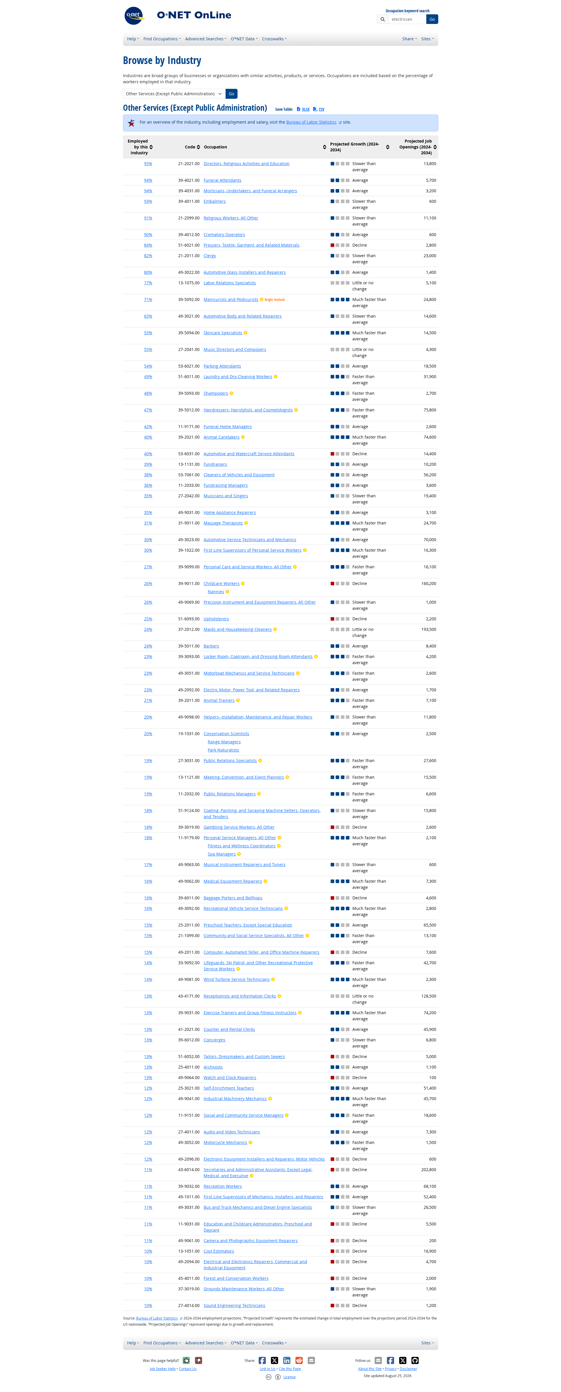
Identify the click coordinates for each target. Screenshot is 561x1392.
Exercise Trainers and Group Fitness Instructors (250, 1012)
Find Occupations (160, 38)
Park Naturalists (223, 750)
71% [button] (148, 299)
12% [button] (148, 1088)
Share (408, 38)
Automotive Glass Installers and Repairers (245, 272)
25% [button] (148, 618)
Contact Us (188, 1368)
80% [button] (148, 272)
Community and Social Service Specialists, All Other (254, 935)
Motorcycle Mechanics (225, 1142)
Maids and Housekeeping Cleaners (238, 629)
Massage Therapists (223, 523)
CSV (321, 109)
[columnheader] (139, 147)
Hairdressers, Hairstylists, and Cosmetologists (248, 410)
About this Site (370, 1368)
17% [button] (148, 864)
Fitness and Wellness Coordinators (242, 846)
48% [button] (148, 393)
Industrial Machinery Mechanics (235, 1098)
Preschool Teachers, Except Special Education (248, 925)
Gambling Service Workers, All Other (239, 827)
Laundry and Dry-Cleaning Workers (238, 376)
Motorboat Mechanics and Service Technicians (249, 673)
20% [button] (148, 717)
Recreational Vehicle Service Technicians (243, 908)
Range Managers (224, 742)
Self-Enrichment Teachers (229, 1088)
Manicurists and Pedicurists (231, 299)
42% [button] (148, 426)
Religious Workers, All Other (231, 218)
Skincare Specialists (223, 332)
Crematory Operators (224, 234)
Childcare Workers (222, 583)
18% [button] (148, 810)
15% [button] (148, 925)
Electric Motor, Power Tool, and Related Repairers (252, 689)
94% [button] (148, 180)
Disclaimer (408, 1368)
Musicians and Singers (226, 495)
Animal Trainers (219, 700)
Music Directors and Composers (235, 349)
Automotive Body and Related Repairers (243, 316)
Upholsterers (216, 618)
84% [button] (148, 245)
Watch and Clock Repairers (230, 1077)
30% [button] (148, 539)
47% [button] (148, 410)
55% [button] (148, 332)
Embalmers (215, 201)
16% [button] (148, 881)
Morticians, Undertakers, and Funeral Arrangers (250, 190)
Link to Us (268, 1368)
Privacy (390, 1368)
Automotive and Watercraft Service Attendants (249, 453)
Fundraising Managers (226, 485)
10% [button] (148, 1251)
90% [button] (148, 234)
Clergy (210, 255)
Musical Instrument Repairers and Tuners (244, 864)
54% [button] (148, 366)
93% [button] (148, 201)
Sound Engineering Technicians (234, 1305)
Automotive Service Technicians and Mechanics (250, 539)
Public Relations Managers (230, 794)
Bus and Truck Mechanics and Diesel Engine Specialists (258, 1207)
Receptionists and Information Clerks (240, 996)
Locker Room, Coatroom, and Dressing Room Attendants (258, 656)
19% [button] (148, 760)
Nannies (216, 591)
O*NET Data (242, 38)
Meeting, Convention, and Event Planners (244, 777)
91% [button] (148, 218)
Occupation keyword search (408, 10)
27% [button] (148, 566)
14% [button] (148, 962)
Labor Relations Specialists (230, 282)
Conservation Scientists (226, 733)
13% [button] (148, 996)
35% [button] (148, 495)
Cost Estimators (219, 1251)
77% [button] (148, 282)
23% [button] (148, 656)
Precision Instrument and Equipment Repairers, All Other (260, 602)
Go (432, 19)
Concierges (214, 1040)
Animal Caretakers (222, 437)
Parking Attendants (222, 366)
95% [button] (148, 163)
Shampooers (216, 393)
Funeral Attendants (222, 180)
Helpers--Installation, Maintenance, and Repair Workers (258, 717)
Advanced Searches (204, 38)
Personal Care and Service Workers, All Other (248, 566)
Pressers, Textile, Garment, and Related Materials (251, 245)
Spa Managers (222, 854)
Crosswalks (273, 38)
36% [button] (148, 485)
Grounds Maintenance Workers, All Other (244, 1288)
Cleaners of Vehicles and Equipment (239, 474)
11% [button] (148, 1169)
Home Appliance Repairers (230, 512)
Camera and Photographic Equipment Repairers (251, 1240)
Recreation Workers (223, 1186)
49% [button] (148, 376)
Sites (426, 38)
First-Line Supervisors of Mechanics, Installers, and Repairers (263, 1196)
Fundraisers (215, 464)
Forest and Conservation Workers (236, 1278)
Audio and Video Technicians (232, 1132)
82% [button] (148, 255)
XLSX (306, 109)
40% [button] (148, 437)
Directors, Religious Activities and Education (247, 163)
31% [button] (148, 523)
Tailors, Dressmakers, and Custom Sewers (244, 1056)
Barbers (211, 646)
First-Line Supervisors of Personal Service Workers (253, 550)
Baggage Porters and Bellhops (233, 898)
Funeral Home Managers (228, 426)
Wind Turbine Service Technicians (237, 979)
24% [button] (148, 629)
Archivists (213, 1067)
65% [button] (148, 316)
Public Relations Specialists (230, 760)
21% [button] (148, 700)
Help (131, 38)
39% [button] (148, 464)
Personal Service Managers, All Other (240, 837)
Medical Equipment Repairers (233, 881)
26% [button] (148, 583)
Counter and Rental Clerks (229, 1029)
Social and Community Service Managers (243, 1115)
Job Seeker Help (163, 1368)
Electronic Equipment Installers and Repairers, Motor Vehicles (264, 1159)
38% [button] (148, 474)
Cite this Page (290, 1368)
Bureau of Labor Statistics (311, 122)
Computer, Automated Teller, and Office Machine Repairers (261, 952)
